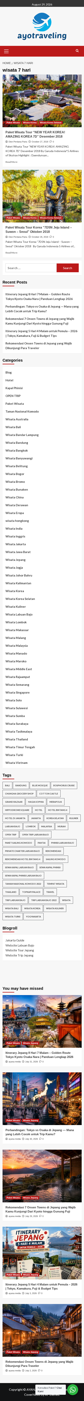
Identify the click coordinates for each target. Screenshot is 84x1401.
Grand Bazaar (13, 802)
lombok (31, 826)
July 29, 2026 (31, 1216)
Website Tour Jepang (19, 950)
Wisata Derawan (16, 505)
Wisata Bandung (16, 442)
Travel (50, 892)
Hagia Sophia (36, 802)
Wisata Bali (13, 427)
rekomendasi (53, 851)
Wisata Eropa (14, 513)
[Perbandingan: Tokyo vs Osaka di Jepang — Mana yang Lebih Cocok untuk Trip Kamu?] (42, 1098)
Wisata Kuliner (15, 606)
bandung (21, 785)
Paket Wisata (13, 122)
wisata (66, 900)
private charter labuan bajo (22, 851)
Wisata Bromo (15, 481)
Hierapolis (55, 802)
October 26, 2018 (40, 237)
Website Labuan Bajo (19, 945)
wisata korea (32, 908)
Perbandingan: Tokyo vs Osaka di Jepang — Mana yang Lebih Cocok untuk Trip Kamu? (42, 309)
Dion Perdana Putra (18, 142)
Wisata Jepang (15, 559)
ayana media (15, 1061)
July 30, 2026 (31, 1139)
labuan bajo (12, 826)
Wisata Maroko (15, 661)
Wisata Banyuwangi (19, 458)
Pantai (42, 842)
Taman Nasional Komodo (22, 411)
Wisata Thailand (16, 739)
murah (62, 826)
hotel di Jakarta (15, 818)
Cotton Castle (48, 793)
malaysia (46, 826)
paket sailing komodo (18, 842)
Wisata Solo (13, 700)
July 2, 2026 (31, 1370)
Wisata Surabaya (16, 723)
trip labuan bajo (15, 900)
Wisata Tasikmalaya (18, 731)
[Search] (77, 50)
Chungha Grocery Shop (19, 793)
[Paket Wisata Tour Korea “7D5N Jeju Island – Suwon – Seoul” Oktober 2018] (42, 196)
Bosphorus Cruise (64, 785)
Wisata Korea (30, 122)
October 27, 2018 (40, 142)
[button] (6, 51)
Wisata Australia (16, 419)
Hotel (9, 380)
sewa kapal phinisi (50, 867)
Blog (8, 372)
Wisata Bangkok (16, 450)
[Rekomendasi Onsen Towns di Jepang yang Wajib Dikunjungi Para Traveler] (42, 1330)
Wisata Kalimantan (18, 583)
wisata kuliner (55, 908)
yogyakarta (33, 916)
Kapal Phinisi (14, 388)
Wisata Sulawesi (16, 708)
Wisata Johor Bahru (18, 575)
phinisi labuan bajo (62, 842)
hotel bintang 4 (57, 810)
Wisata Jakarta (15, 544)
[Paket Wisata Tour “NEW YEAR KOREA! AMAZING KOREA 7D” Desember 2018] (42, 101)
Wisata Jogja (14, 567)
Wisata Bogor (14, 474)
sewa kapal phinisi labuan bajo (23, 875)
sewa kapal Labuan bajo (19, 867)
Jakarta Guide (14, 940)
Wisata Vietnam (16, 762)
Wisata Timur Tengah (20, 747)
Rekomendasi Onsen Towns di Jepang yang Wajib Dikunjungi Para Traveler (38, 346)
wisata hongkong (17, 520)
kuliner (73, 818)
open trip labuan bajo (35, 834)
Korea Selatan (55, 818)
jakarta (36, 818)
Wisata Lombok (16, 622)
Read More (11, 161)
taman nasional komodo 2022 (23, 883)
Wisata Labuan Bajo (18, 614)
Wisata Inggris (15, 536)
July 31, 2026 (31, 1061)
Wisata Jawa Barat (18, 552)
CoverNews (32, 1394)
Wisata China (14, 497)
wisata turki (12, 916)
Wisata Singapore (17, 692)
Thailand (10, 892)
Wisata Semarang (17, 684)
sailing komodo (56, 859)
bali (7, 785)
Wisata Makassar (17, 630)
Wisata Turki (14, 755)
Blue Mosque (40, 785)
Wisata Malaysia (16, 645)
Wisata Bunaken (16, 489)
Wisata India (13, 528)
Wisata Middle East (18, 669)
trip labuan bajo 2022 (43, 900)
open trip (10, 834)
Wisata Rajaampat (17, 677)
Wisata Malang (15, 638)
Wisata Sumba (15, 716)
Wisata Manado (16, 653)
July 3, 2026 (31, 1293)
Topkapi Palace (31, 892)
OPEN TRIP (13, 396)
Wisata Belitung (16, 466)
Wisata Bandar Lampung (22, 435)
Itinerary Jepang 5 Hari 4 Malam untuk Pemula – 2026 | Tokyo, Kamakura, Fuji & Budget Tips (41, 333)
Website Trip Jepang (19, 955)
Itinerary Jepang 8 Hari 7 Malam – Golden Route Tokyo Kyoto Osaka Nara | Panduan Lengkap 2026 (39, 296)
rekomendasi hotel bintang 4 (22, 859)
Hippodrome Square (17, 810)
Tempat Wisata (55, 883)
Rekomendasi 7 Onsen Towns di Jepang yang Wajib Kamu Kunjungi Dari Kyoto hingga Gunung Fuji (39, 321)
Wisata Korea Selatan (51, 122)
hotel (38, 810)
